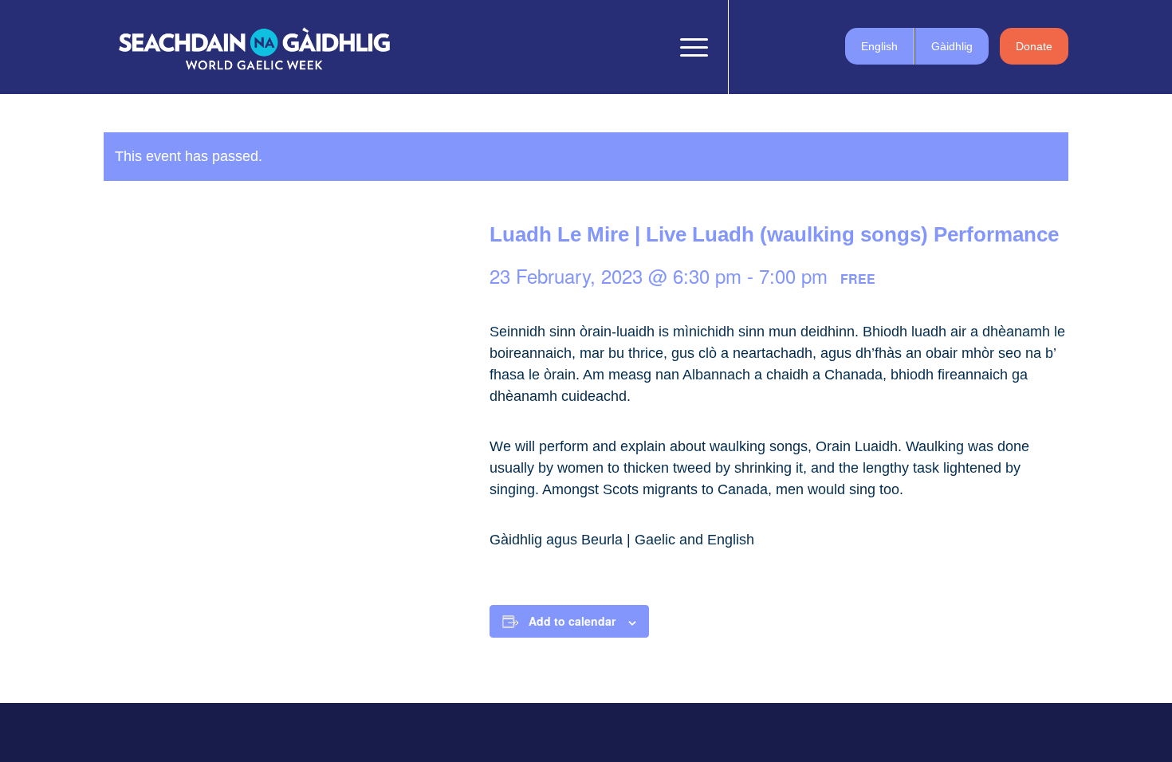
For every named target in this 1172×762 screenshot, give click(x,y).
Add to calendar (572, 621)
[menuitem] (652, 47)
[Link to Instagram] (801, 46)
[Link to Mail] (825, 46)
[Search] (652, 47)
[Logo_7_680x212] (254, 47)
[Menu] (689, 47)
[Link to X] (777, 46)
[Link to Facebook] (753, 46)
